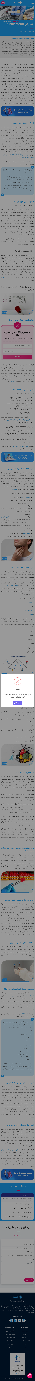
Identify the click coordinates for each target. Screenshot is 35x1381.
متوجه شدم (17, 703)
